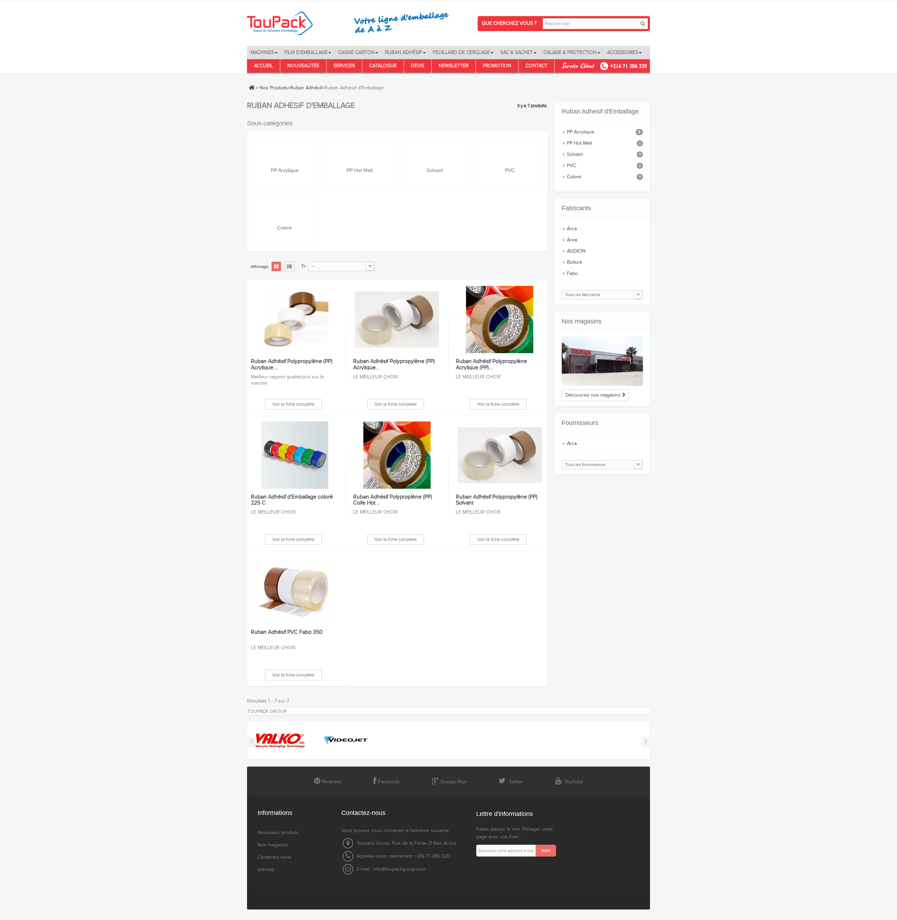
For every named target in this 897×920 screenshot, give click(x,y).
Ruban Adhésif (306, 88)
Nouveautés (303, 66)
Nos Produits (274, 88)
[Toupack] (352, 23)
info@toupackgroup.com (399, 869)
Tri (303, 265)
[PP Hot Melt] (360, 152)
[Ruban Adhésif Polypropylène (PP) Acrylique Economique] (294, 319)
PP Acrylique (285, 170)
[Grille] (276, 267)
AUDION (576, 251)
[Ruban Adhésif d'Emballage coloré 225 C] (294, 455)
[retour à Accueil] (251, 87)
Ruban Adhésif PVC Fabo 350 (287, 632)
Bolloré (574, 262)
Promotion (497, 66)
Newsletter (453, 66)
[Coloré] (285, 209)
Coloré (284, 228)
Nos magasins (582, 321)
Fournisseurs (580, 422)
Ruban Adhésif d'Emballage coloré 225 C (292, 500)
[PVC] (510, 152)
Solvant (434, 170)
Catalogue (383, 66)
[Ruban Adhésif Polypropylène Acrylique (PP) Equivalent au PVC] (499, 319)
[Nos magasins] (602, 361)
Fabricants (576, 208)
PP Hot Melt (360, 170)
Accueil (263, 66)
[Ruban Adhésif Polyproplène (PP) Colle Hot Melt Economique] (396, 455)
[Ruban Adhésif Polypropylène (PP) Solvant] (499, 455)
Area (572, 240)
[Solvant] (435, 152)
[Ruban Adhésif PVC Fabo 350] (294, 590)
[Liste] (289, 267)
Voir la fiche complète (293, 404)
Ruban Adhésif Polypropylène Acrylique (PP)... (491, 364)
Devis (417, 66)
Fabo (572, 273)
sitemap (266, 869)
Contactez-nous (275, 857)
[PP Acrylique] (285, 152)
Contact (536, 66)
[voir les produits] (280, 740)
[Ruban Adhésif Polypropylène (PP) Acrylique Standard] (396, 319)
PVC (510, 170)
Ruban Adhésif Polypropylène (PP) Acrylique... (292, 364)
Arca (572, 229)
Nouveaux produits (278, 833)
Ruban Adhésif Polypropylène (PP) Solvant (496, 500)
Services (344, 66)
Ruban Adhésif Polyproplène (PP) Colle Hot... (392, 500)
